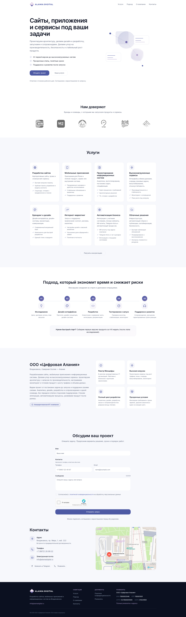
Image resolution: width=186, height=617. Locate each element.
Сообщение (59, 476)
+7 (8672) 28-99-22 (45, 551)
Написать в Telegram (42, 566)
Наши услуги (59, 73)
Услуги (120, 4)
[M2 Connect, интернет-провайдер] (61, 124)
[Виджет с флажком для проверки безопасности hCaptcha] (71, 502)
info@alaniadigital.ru (45, 559)
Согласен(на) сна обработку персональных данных (89, 494)
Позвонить (61, 566)
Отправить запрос (93, 512)
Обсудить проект (39, 73)
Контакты (152, 4)
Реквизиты (99, 599)
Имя (57, 449)
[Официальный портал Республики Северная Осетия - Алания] (82, 124)
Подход (130, 4)
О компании (141, 4)
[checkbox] (56, 494)
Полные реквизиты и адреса (126, 603)
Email (96, 465)
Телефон (58, 465)
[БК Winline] (39, 124)
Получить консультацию (93, 253)
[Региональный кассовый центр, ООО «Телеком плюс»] (146, 124)
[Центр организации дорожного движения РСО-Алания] (104, 124)
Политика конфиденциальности (102, 594)
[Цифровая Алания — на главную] (41, 4)
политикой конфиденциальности (82, 494)
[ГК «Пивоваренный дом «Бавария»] (125, 124)
